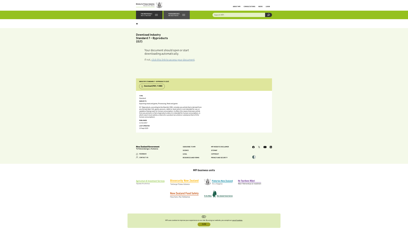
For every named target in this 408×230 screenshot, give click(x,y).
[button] (149, 15)
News (260, 6)
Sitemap (214, 150)
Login (268, 6)
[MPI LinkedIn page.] (271, 147)
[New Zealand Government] (147, 148)
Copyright (215, 154)
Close (204, 224)
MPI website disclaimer (220, 147)
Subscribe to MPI (189, 147)
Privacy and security (219, 158)
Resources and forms (191, 158)
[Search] (268, 15)
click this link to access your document (173, 59)
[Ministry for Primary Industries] (149, 5)
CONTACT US (143, 157)
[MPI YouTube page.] (265, 147)
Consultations (249, 6)
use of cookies (237, 220)
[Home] (137, 24)
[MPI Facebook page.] (253, 147)
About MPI (236, 6)
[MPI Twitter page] (259, 147)
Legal (185, 154)
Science (186, 150)
